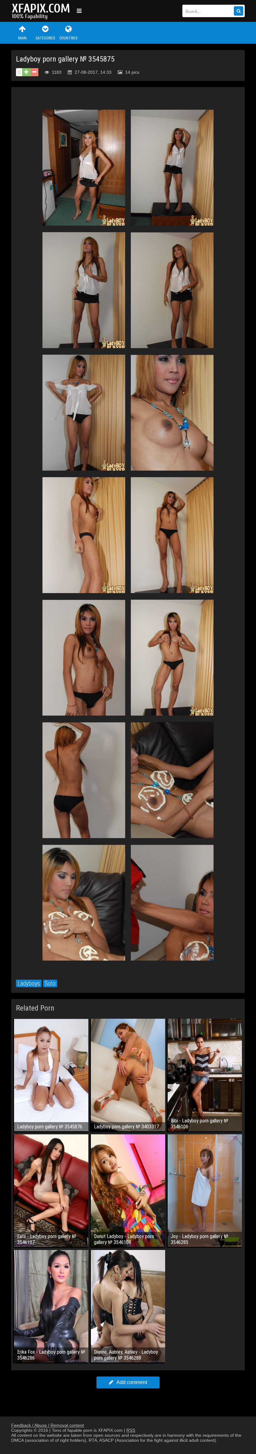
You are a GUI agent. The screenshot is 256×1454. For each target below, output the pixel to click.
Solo (50, 983)
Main (22, 38)
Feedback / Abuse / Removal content (47, 1425)
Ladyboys (28, 983)
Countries (68, 38)
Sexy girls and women (42, 11)
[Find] (238, 11)
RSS (130, 1430)
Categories (45, 38)
